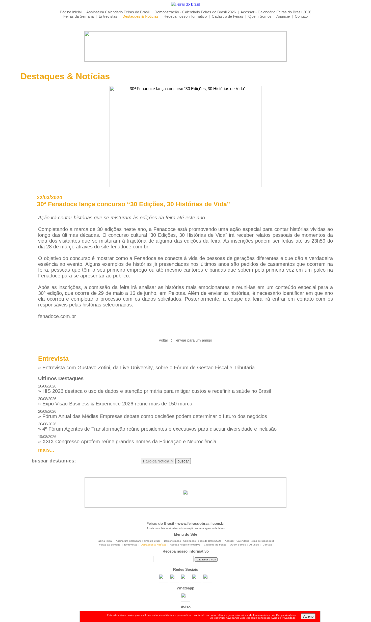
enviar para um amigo (194, 340)
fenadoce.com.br (129, 246)
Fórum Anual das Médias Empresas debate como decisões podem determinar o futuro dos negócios (152, 414)
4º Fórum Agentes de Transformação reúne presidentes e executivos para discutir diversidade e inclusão (157, 427)
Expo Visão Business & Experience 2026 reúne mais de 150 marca (115, 401)
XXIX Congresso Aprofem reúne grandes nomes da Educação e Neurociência (127, 439)
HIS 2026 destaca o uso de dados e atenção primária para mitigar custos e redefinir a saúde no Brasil (154, 389)
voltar (163, 340)
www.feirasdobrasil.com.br (201, 523)
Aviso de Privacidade (283, 617)
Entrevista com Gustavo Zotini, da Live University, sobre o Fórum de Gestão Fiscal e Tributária (146, 367)
